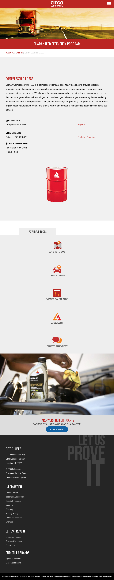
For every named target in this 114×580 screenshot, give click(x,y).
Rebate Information (14, 501)
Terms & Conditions (14, 518)
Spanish (91, 137)
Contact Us (10, 545)
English (81, 124)
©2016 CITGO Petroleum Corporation (14, 576)
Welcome (10, 53)
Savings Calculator (14, 541)
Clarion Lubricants (13, 563)
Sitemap (9, 522)
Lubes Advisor (12, 493)
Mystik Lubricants (13, 559)
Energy (19, 53)
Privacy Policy (12, 513)
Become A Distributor (15, 497)
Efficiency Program (14, 537)
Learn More (57, 429)
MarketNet (10, 505)
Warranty (9, 509)
